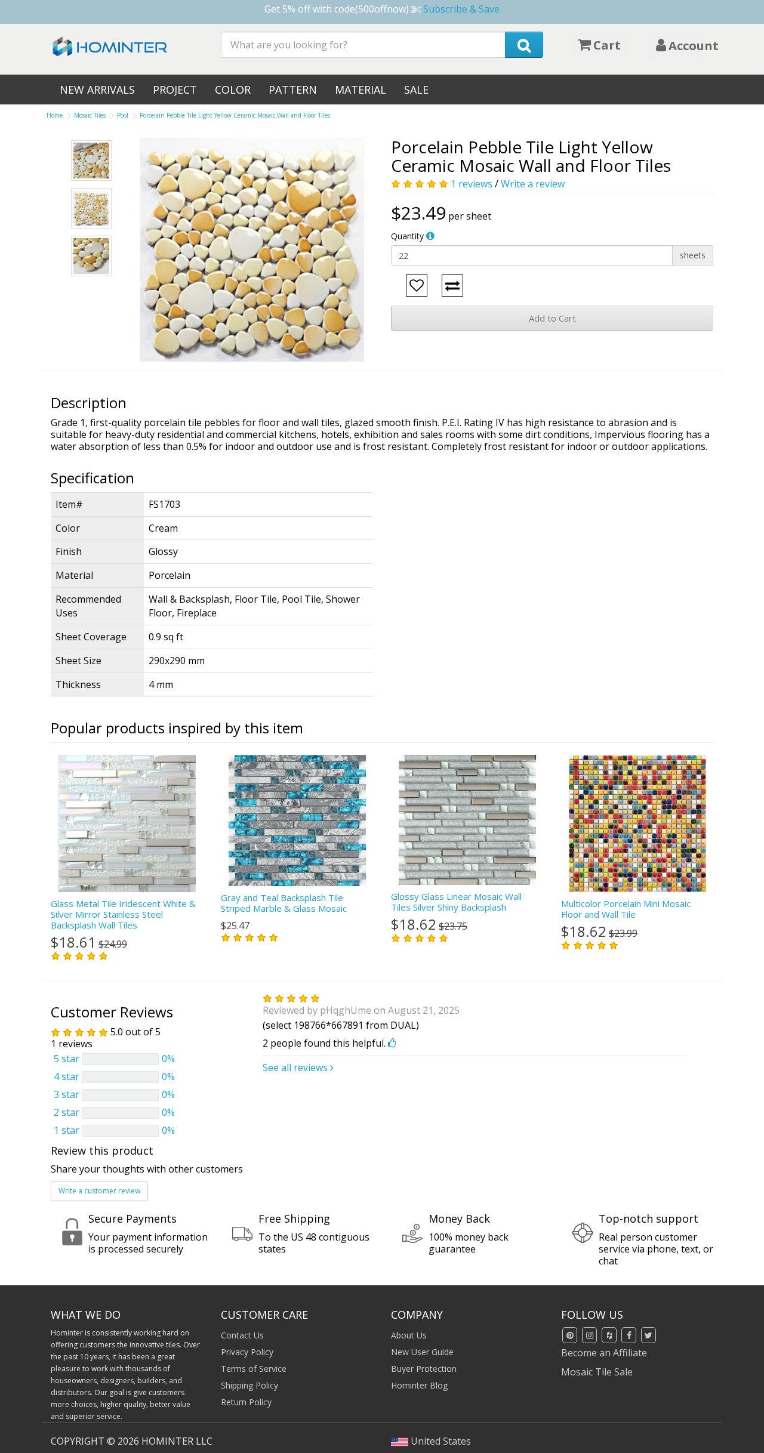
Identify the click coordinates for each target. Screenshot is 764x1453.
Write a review (533, 183)
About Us (409, 1335)
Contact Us (242, 1335)
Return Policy (246, 1402)
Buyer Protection (424, 1368)
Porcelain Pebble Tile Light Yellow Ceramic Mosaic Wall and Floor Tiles (235, 115)
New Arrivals (97, 89)
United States (439, 1441)
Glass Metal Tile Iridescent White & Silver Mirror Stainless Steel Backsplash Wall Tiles (123, 914)
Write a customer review (99, 1191)
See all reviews (296, 1067)
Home (55, 115)
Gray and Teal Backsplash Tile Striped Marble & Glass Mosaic (284, 902)
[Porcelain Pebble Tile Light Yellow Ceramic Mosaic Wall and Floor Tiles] (252, 250)
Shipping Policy (249, 1385)
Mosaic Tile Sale (597, 1371)
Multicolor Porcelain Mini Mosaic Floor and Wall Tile (626, 908)
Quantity (407, 236)
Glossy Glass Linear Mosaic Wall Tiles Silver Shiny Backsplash (456, 901)
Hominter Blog (419, 1385)
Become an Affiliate (604, 1352)
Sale (416, 89)
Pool (122, 115)
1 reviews (471, 183)
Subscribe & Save (461, 9)
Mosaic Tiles (90, 115)
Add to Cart (552, 318)
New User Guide (422, 1352)
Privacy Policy (247, 1352)
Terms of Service (253, 1368)
